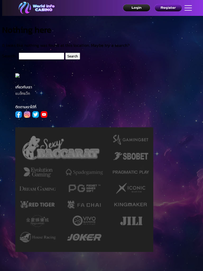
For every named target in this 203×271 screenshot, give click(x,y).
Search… (10, 56)
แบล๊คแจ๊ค (22, 93)
